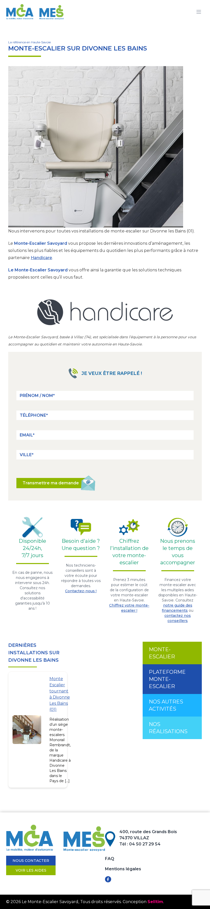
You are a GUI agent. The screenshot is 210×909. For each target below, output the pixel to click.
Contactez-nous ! (81, 591)
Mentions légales (123, 868)
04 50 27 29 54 (145, 844)
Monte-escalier (162, 653)
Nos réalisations (168, 727)
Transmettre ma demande (51, 483)
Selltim (155, 901)
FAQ (109, 858)
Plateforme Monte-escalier (167, 679)
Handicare (41, 257)
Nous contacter (31, 860)
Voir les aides (31, 870)
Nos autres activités (166, 705)
